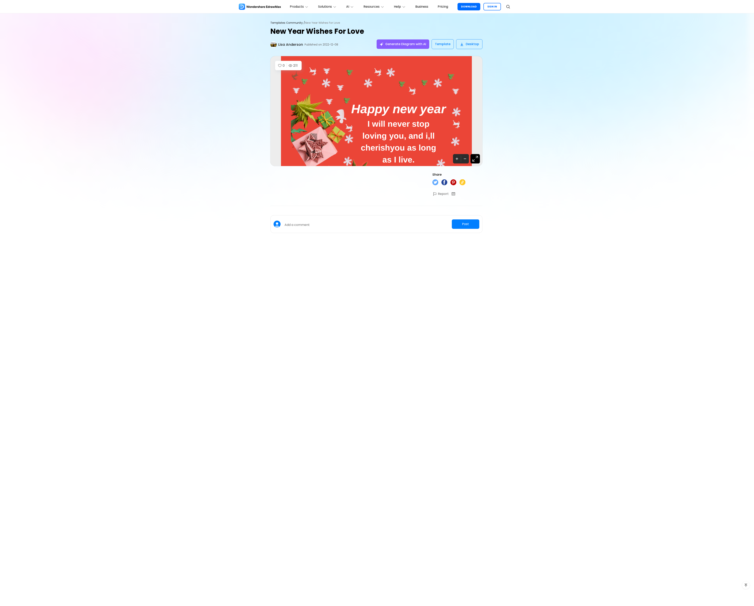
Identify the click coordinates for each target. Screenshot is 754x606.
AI (347, 6)
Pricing (443, 6)
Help (397, 6)
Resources (371, 6)
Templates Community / (287, 23)
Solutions (325, 6)
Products (297, 6)
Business (421, 6)
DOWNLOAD (469, 6)
